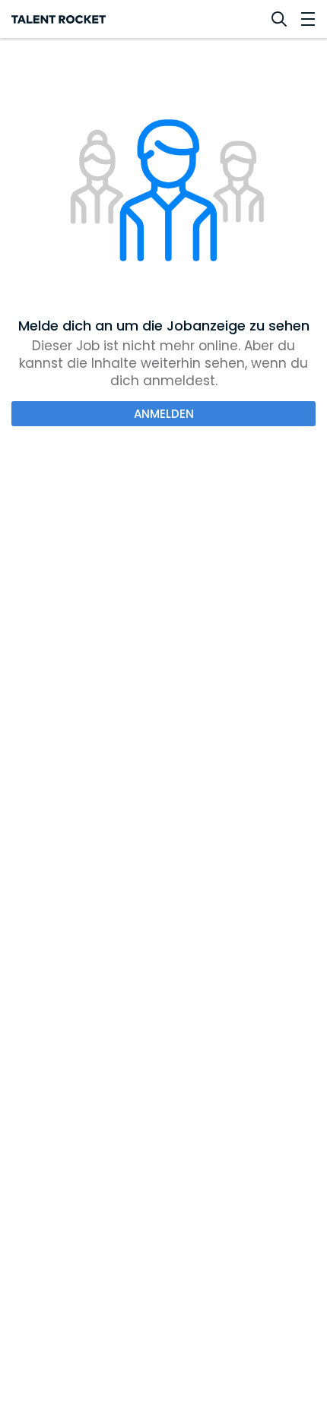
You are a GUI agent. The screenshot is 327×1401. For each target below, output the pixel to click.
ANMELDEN (164, 414)
